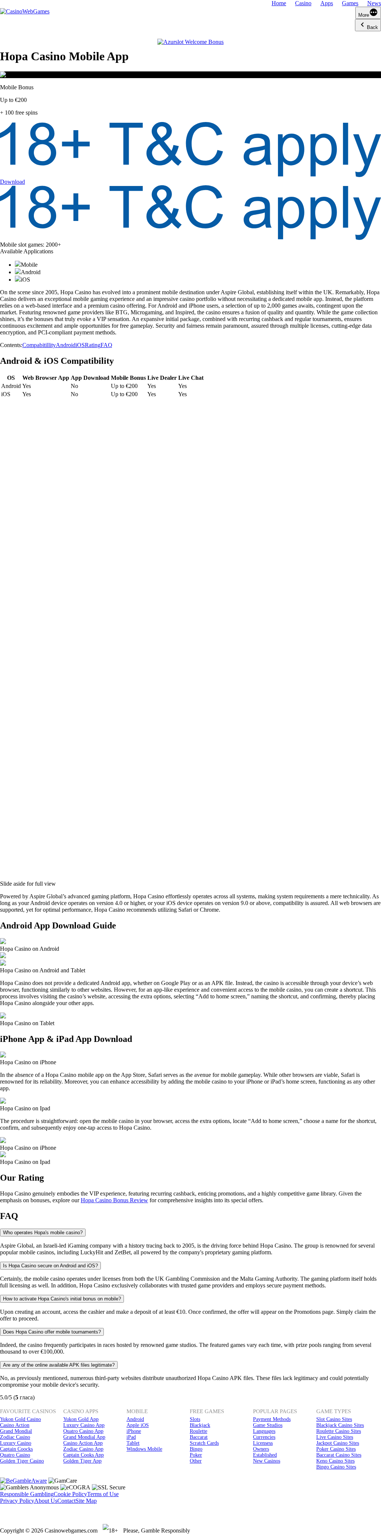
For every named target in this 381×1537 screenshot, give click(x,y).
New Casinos (266, 1461)
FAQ (106, 345)
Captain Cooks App (83, 1455)
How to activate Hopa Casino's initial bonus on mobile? (62, 1299)
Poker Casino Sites (336, 1449)
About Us (45, 1501)
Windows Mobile (144, 1449)
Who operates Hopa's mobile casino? (43, 1232)
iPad (131, 1437)
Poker (196, 1455)
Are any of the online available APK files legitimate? (59, 1365)
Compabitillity (39, 345)
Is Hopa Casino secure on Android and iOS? (50, 1265)
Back (372, 27)
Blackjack (200, 1425)
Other (196, 1461)
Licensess (263, 1443)
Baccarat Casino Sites (338, 1455)
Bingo (196, 1449)
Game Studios (267, 1425)
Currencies (264, 1437)
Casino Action (14, 1425)
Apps (326, 3)
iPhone (134, 1431)
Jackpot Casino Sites (337, 1443)
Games (350, 3)
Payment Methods (272, 1419)
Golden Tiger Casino (22, 1461)
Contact (66, 1501)
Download (12, 182)
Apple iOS (138, 1425)
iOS (80, 345)
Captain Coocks (16, 1449)
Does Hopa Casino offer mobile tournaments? (52, 1332)
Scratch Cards (204, 1443)
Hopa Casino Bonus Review (114, 1200)
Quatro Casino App (83, 1431)
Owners (261, 1449)
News (374, 3)
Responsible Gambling (27, 1494)
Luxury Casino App (84, 1425)
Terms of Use (103, 1494)
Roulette (198, 1431)
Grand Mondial (16, 1431)
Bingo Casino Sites (336, 1467)
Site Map (86, 1501)
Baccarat (199, 1437)
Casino (303, 3)
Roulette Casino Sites (338, 1431)
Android (66, 345)
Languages (264, 1431)
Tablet (133, 1443)
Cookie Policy (70, 1494)
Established (265, 1455)
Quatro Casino (15, 1455)
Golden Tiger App (82, 1461)
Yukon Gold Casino (20, 1419)
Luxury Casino (15, 1443)
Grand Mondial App (84, 1437)
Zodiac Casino (15, 1437)
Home (279, 3)
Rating (92, 345)
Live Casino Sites (334, 1437)
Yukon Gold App (81, 1419)
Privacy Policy (17, 1501)
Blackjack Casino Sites (340, 1425)
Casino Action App (83, 1443)
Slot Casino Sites (334, 1419)
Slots (195, 1419)
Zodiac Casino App (83, 1449)
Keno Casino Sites (335, 1461)
